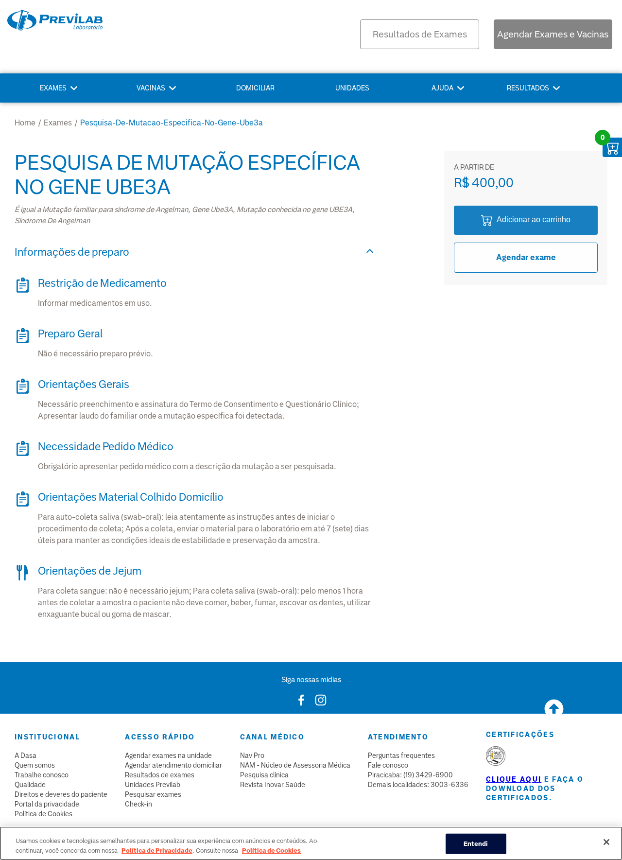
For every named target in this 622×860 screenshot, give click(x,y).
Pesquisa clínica (264, 775)
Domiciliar (255, 88)
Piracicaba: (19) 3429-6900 (410, 775)
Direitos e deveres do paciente (61, 794)
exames (58, 122)
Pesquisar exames (153, 794)
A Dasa (25, 755)
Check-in (138, 804)
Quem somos (35, 765)
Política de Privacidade (156, 850)
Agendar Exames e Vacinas (552, 34)
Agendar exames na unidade (168, 755)
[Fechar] (606, 842)
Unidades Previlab (152, 785)
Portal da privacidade (47, 804)
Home (25, 122)
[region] (311, 843)
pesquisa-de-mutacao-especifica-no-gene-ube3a (171, 122)
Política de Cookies (43, 814)
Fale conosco (388, 765)
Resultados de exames (159, 775)
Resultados (528, 88)
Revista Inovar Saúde (272, 785)
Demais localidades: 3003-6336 (418, 785)
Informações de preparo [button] (72, 252)
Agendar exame (526, 257)
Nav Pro (252, 755)
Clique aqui (513, 779)
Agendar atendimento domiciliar (173, 765)
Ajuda (442, 88)
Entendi (476, 843)
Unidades (352, 88)
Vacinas (151, 88)
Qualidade (30, 785)
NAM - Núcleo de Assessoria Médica (295, 765)
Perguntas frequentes (401, 755)
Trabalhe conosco (42, 775)
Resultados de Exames (420, 34)
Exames (53, 88)
